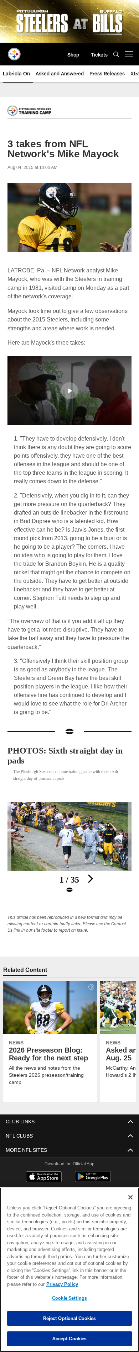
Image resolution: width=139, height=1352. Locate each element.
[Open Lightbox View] (69, 839)
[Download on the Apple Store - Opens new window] (44, 1168)
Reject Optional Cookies (69, 1318)
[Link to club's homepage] (14, 51)
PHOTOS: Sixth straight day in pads (68, 746)
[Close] (130, 1197)
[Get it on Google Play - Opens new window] (93, 1171)
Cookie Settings (69, 1298)
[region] (69, 1269)
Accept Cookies (69, 1338)
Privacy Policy (60, 1284)
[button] (69, 390)
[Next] (90, 870)
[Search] (116, 54)
